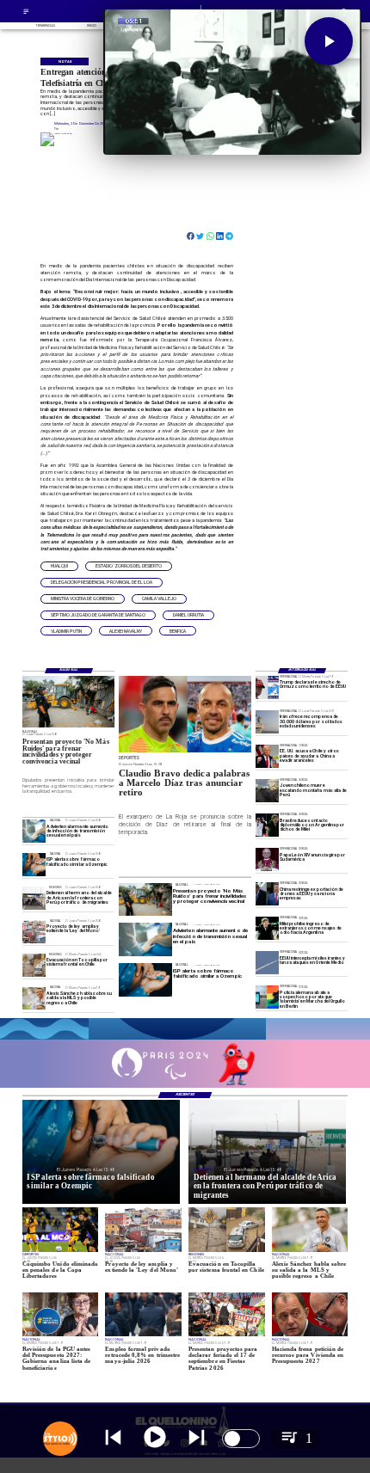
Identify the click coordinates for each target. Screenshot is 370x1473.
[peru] (267, 790)
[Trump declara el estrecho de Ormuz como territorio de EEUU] (267, 687)
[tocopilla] (34, 965)
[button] (59, 566)
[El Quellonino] (26, 13)
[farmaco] (34, 864)
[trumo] (267, 756)
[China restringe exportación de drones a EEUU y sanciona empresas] (267, 893)
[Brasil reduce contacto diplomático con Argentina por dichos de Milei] (267, 825)
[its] (34, 831)
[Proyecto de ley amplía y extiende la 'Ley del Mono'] (34, 931)
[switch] (241, 1438)
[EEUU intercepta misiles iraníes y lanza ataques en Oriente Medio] (267, 962)
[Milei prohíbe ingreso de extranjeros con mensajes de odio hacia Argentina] (267, 928)
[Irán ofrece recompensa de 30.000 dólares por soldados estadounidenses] (267, 721)
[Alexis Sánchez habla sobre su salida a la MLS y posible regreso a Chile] (34, 998)
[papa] (267, 859)
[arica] (34, 898)
